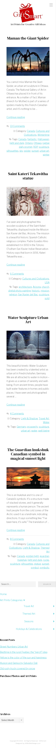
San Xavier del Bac (28, 294)
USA (47, 282)
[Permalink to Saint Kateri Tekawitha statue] (28, 201)
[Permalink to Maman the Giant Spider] (28, 61)
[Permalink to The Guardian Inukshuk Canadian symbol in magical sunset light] (28, 478)
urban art (44, 150)
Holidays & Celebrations (29, 629)
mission (45, 290)
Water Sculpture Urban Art (28, 320)
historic (36, 290)
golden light (32, 556)
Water (46, 422)
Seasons (28, 621)
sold (47, 298)
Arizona (37, 286)
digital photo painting (19, 290)
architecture (25, 286)
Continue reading (16, 117)
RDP (35, 146)
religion (13, 294)
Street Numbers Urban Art (14, 646)
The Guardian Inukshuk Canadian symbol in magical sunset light (28, 454)
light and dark (17, 143)
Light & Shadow (29, 418)
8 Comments (17, 539)
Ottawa (37, 143)
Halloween (43, 139)
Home (3, 594)
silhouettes (12, 150)
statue (37, 563)
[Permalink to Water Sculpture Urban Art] (28, 345)
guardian (44, 556)
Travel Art (44, 418)
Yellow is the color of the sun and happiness (23, 657)
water (34, 430)
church (45, 286)
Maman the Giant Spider (28, 38)
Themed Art (28, 613)
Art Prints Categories (11, 600)
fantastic (32, 139)
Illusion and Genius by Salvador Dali (19, 663)
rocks (46, 560)
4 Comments (17, 413)
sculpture (44, 146)
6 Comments (17, 273)
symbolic (44, 567)
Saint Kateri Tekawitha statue (28, 176)
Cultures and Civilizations (35, 278)
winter (46, 154)
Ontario (29, 143)
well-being (43, 430)
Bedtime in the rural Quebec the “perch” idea (23, 652)
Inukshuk (22, 560)
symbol (35, 567)
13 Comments (17, 126)
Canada (31, 131)
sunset (35, 150)
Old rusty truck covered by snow (17, 668)
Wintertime (43, 134)
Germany (21, 426)
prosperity (32, 426)
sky (21, 150)
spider (27, 150)
